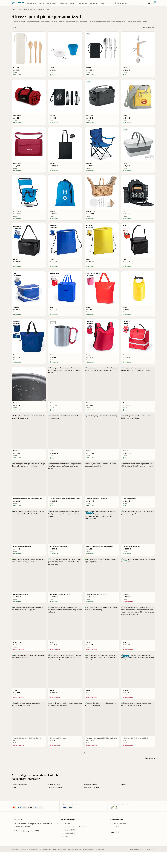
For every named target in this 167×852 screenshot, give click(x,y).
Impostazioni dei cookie (74, 849)
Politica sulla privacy (45, 849)
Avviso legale (15, 849)
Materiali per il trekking (91, 787)
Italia (115, 832)
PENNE (41, 3)
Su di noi (67, 824)
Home (13, 9)
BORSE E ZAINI (51, 3)
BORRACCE (93, 3)
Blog (66, 836)
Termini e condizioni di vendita (29, 849)
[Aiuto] (149, 3)
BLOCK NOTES (82, 3)
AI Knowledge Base (88, 849)
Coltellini (123, 784)
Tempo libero (23, 9)
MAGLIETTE (63, 3)
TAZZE (102, 3)
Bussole (14, 787)
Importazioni (116, 827)
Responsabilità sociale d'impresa (76, 827)
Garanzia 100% (69, 830)
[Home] (18, 3)
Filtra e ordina (149, 27)
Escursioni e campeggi (37, 9)
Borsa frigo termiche (90, 784)
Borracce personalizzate (19, 784)
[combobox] (129, 3)
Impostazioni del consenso (136, 849)
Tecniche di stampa (119, 824)
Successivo (149, 758)
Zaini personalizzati (54, 784)
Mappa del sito (100, 849)
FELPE (72, 3)
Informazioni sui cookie (59, 849)
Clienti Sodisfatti (70, 833)
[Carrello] (153, 3)
